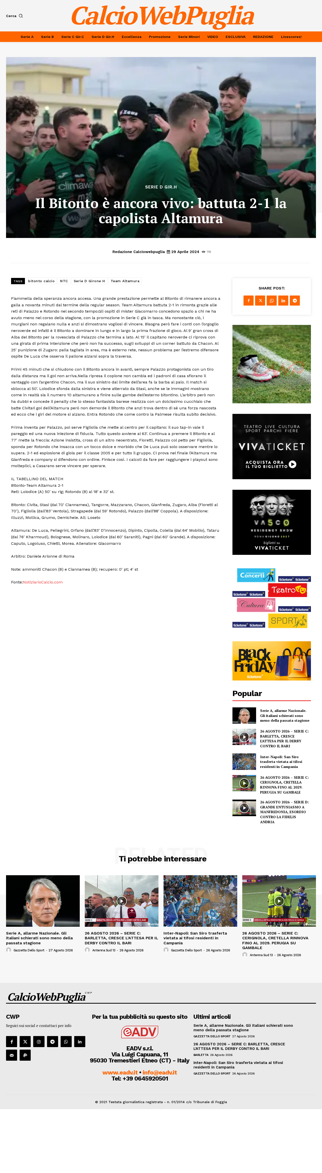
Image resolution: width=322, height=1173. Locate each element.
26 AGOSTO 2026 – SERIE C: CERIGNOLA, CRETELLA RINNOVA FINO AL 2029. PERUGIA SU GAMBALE (284, 785)
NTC (64, 281)
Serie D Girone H (89, 281)
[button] (15, 16)
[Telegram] (295, 301)
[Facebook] (249, 301)
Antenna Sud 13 (103, 950)
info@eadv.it (160, 1072)
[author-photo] (9, 950)
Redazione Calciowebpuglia (138, 252)
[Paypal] (25, 1055)
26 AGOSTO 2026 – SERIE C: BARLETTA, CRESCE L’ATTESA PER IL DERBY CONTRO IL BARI (284, 738)
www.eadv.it (120, 1072)
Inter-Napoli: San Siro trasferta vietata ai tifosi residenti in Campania (281, 761)
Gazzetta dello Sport (29, 950)
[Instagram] (38, 1041)
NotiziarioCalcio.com (43, 582)
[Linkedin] (283, 301)
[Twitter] (260, 301)
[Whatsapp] (66, 1041)
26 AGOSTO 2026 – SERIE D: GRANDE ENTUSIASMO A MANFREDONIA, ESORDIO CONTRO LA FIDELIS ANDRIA (284, 812)
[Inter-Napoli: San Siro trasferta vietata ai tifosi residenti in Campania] (244, 761)
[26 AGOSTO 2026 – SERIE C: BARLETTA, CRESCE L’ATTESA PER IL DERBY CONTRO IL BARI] (244, 737)
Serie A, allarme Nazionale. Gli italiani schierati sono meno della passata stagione (284, 715)
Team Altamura (125, 281)
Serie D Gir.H (161, 187)
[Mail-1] (11, 1055)
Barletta (201, 1055)
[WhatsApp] (272, 301)
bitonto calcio (41, 281)
